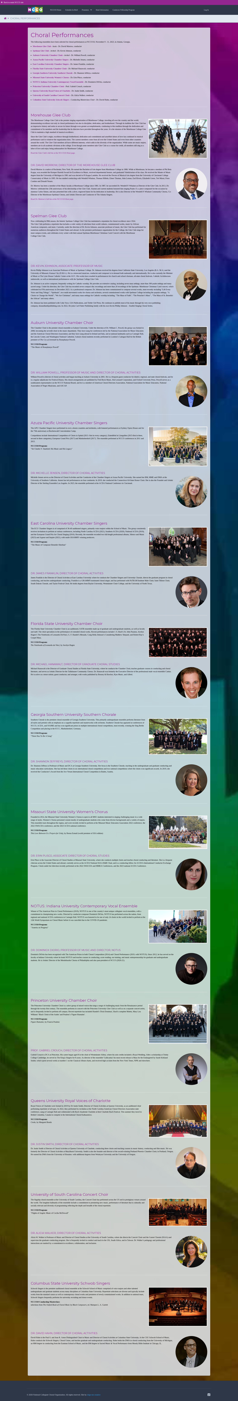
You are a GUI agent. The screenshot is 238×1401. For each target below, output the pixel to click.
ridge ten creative (93, 1395)
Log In (206, 10)
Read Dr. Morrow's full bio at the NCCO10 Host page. (52, 199)
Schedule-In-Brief (71, 10)
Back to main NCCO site (13, 2)
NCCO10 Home (55, 10)
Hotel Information (102, 10)
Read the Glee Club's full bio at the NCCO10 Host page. (53, 153)
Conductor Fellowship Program (124, 10)
